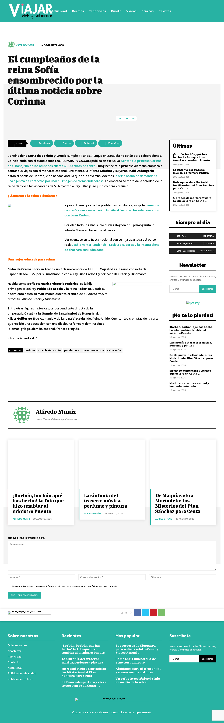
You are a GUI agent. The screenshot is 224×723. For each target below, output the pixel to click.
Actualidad (127, 118)
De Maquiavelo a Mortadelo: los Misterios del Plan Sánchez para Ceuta (193, 185)
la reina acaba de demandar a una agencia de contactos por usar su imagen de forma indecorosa (82, 178)
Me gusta (208, 236)
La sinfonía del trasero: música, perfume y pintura (191, 171)
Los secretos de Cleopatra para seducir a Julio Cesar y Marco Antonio (136, 649)
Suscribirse (207, 288)
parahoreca (71, 350)
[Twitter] (203, 5)
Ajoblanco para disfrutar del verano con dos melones (138, 670)
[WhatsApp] (161, 612)
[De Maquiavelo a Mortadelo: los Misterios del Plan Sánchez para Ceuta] (183, 464)
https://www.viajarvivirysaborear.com (57, 419)
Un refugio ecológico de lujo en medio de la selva (137, 680)
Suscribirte (207, 250)
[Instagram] (193, 5)
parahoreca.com (93, 350)
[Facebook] (182, 5)
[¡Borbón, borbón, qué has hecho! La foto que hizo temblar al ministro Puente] (41, 464)
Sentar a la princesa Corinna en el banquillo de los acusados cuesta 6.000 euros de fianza (85, 163)
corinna (30, 350)
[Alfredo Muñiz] (12, 44)
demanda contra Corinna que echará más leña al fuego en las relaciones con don (111, 210)
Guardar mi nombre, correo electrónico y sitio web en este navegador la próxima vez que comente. (65, 586)
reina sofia (114, 350)
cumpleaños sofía (49, 350)
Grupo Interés (142, 712)
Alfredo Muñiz (25, 44)
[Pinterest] (153, 612)
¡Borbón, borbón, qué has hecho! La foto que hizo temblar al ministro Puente (191, 157)
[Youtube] (182, 16)
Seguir (210, 243)
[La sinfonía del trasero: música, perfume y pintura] (112, 464)
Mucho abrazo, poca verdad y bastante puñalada (189, 384)
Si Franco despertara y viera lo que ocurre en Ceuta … (192, 199)
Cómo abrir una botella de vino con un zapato (135, 660)
